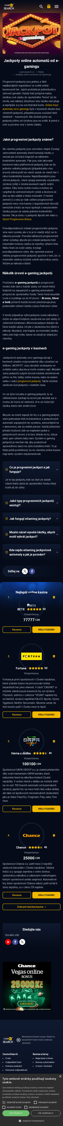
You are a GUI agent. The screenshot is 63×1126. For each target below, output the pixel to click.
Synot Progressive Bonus (17, 219)
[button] (31, 1120)
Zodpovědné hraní (13, 1062)
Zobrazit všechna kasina (30, 907)
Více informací (32, 1097)
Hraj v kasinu (46, 629)
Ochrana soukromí (13, 1066)
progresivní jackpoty (29, 381)
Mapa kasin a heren (44, 1058)
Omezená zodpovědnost (16, 1070)
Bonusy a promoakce (45, 1062)
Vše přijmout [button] (15, 1113)
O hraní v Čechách (44, 1066)
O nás (8, 1058)
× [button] (60, 1076)
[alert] (31, 1100)
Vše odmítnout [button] (45, 1113)
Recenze (16, 629)
